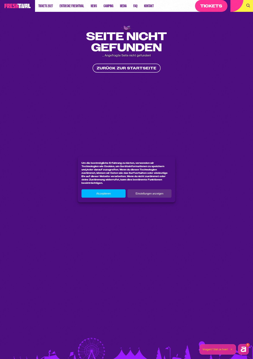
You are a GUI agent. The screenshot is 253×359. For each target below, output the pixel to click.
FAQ (135, 6)
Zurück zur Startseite (127, 68)
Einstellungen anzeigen (149, 193)
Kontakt (149, 6)
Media (123, 6)
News (94, 6)
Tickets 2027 (45, 6)
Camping (108, 6)
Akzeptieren (103, 193)
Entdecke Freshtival (72, 6)
